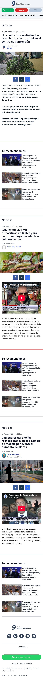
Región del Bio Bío (28, 15)
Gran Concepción (9, 15)
